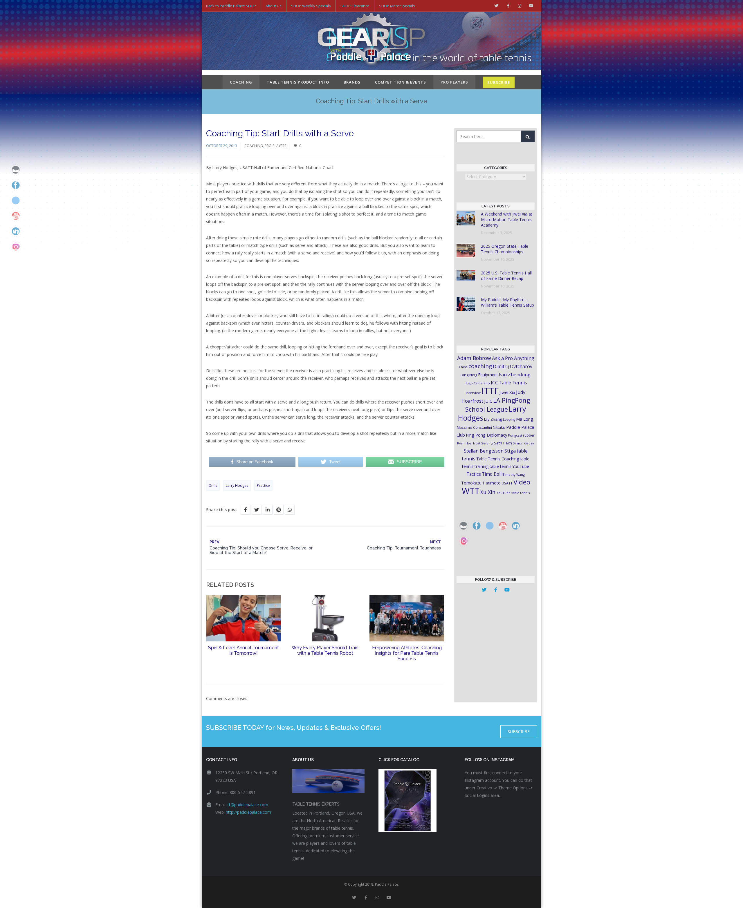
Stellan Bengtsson (484, 451)
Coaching (241, 82)
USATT (507, 483)
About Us (274, 5)
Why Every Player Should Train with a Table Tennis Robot (325, 650)
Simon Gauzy (523, 443)
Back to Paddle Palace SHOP (231, 5)
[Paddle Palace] (371, 41)
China (463, 367)
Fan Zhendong (515, 374)
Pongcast (515, 435)
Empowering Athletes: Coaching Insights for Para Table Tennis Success (407, 653)
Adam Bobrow (474, 357)
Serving (487, 443)
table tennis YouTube (509, 466)
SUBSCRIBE (498, 82)
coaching (480, 366)
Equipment (488, 374)
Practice (263, 485)
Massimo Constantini (474, 427)
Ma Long (524, 419)
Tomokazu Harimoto (481, 483)
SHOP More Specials (397, 5)
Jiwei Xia (507, 392)
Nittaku (499, 427)
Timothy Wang (513, 474)
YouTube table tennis (513, 493)
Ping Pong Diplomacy (486, 435)
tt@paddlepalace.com (248, 804)
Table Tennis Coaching (497, 459)
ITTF (490, 391)
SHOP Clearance (354, 5)
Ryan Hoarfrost (468, 443)
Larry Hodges (237, 485)
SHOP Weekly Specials (311, 5)
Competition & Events (400, 82)
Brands (352, 82)
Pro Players (454, 82)
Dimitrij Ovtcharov (512, 366)
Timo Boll (492, 474)
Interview (473, 392)
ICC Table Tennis (509, 382)
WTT (470, 490)
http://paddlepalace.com (248, 812)
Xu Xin (487, 492)
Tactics (473, 474)
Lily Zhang (493, 419)
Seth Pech (503, 443)
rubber (529, 435)
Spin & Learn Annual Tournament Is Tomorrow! (243, 650)
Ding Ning (469, 374)
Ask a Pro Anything (513, 358)
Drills (213, 485)
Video (521, 481)
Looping (509, 419)
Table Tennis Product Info (298, 82)
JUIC (488, 401)
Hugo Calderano (477, 383)
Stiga (510, 450)
